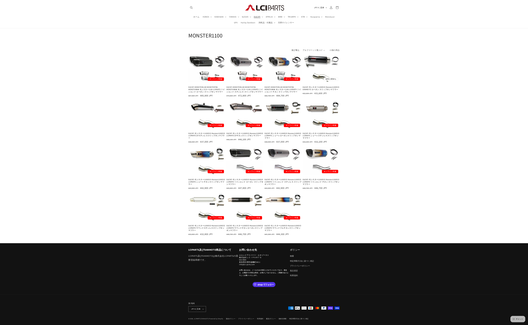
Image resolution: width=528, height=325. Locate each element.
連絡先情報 (283, 319)
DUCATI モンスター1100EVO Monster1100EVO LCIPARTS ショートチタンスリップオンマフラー (206, 181)
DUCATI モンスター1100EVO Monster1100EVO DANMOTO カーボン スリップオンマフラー (321, 88)
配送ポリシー (271, 319)
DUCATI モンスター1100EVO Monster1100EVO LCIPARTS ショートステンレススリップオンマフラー (321, 135)
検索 (292, 256)
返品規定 (294, 270)
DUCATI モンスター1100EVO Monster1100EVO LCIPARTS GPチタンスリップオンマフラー (244, 134)
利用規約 (294, 275)
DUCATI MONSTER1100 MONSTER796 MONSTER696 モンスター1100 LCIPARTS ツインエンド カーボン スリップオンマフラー (206, 89)
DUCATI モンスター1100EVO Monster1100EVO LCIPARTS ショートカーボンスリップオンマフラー (283, 135)
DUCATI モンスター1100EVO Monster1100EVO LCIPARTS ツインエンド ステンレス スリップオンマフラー (283, 181)
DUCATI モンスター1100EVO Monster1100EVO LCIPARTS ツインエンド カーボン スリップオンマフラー (244, 181)
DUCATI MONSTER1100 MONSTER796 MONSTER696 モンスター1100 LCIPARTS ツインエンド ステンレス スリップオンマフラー (244, 89)
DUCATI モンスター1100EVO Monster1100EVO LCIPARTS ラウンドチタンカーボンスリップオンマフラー (244, 228)
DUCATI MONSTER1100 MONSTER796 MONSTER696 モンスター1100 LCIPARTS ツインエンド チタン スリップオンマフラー (283, 89)
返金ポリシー (231, 319)
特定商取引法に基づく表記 (302, 261)
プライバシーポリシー (300, 266)
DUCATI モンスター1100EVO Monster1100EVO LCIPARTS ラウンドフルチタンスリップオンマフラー (283, 228)
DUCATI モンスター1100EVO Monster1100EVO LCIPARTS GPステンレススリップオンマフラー (206, 135)
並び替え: (296, 50)
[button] (191, 8)
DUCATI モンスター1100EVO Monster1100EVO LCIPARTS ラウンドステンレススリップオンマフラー (206, 228)
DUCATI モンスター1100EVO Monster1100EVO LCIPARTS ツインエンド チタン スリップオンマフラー (321, 181)
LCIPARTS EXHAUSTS (201, 319)
